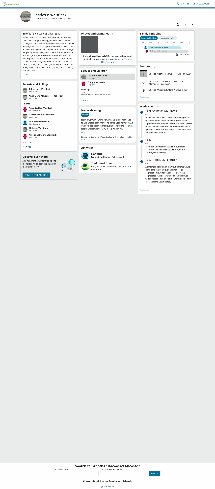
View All (27, 147)
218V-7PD (67, 19)
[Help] (177, 3)
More (25, 74)
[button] (49, 90)
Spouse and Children (148, 38)
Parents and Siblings (168, 38)
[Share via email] (185, 24)
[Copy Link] (192, 24)
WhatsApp (109, 486)
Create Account (201, 3)
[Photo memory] (89, 44)
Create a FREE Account (36, 175)
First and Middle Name (63, 469)
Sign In (185, 3)
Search (154, 473)
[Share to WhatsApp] (178, 24)
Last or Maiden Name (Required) (113, 469)
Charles (85, 115)
